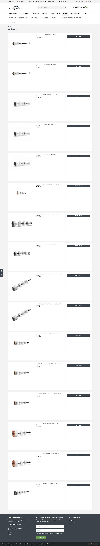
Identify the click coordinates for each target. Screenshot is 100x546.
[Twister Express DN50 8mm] (21, 46)
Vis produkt (78, 36)
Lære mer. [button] (54, 543)
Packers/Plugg (75, 13)
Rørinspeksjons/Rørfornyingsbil (70, 18)
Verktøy (54, 18)
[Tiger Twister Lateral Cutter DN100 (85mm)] (21, 226)
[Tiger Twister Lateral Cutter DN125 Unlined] (21, 256)
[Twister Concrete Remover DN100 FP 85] (21, 435)
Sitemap (10, 532)
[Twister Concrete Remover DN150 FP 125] (21, 465)
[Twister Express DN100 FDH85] (21, 166)
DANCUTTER (35, 13)
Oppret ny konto (81, 1)
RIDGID (58, 13)
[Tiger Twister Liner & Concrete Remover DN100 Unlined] (21, 286)
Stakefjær (45, 18)
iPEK (52, 13)
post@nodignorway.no (16, 528)
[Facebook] (1, 271)
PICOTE (65, 13)
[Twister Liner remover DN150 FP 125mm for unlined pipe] (21, 375)
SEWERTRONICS (23, 18)
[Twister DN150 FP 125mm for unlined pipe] (21, 196)
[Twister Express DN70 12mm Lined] (21, 106)
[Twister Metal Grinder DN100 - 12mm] (21, 495)
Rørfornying (13, 13)
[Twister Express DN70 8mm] (21, 76)
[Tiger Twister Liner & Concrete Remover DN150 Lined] (21, 316)
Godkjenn (41, 537)
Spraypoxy (45, 13)
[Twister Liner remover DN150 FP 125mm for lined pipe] (21, 405)
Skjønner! (93, 543)
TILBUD (85, 13)
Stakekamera (24, 13)
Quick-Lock (12, 18)
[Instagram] (1, 275)
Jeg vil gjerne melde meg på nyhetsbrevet (51, 533)
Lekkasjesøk (35, 18)
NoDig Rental (13, 22)
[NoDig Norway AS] (16, 7)
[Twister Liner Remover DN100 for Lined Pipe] (21, 346)
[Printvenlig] (91, 26)
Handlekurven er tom (79, 7)
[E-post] (50, 530)
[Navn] (50, 526)
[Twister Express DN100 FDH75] (21, 136)
